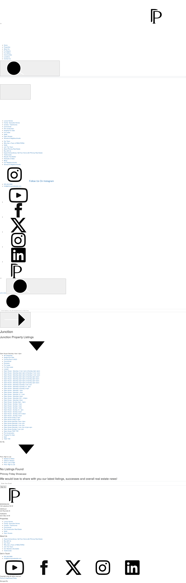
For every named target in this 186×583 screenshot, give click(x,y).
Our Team (7, 141)
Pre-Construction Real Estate (13, 529)
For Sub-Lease (8, 367)
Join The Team (8, 147)
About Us (6, 49)
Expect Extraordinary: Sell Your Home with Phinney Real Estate (23, 153)
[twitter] (73, 574)
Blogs (5, 161)
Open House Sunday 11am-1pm (14, 429)
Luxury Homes (8, 121)
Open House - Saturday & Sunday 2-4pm (16, 388)
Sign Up (3, 487)
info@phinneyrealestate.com (158, 1)
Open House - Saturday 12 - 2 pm (14, 394)
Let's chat (3, 293)
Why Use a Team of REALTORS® (14, 143)
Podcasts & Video (9, 159)
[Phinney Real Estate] (86, 23)
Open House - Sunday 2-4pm (13, 412)
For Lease (7, 132)
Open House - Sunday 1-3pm (13, 404)
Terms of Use (4, 578)
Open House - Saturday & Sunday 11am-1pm (18, 384)
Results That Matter (10, 157)
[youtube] (14, 574)
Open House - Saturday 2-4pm (13, 396)
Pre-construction (9, 129)
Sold (5, 437)
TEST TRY (7, 439)
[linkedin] (132, 574)
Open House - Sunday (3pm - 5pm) (15, 402)
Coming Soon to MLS (10, 359)
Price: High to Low (9, 464)
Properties (7, 47)
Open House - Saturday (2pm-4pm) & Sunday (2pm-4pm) (21, 377)
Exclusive (7, 363)
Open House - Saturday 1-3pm (13, 390)
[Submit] (15, 320)
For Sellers (7, 53)
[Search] (30, 68)
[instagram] (102, 574)
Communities (8, 55)
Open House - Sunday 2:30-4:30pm (15, 414)
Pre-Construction (9, 433)
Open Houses (8, 136)
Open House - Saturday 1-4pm (13, 392)
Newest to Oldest (9, 459)
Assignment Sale (9, 357)
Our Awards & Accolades (11, 549)
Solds (5, 134)
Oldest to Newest (9, 461)
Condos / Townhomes (10, 125)
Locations (7, 57)
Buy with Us (7, 151)
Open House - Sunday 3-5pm (13, 416)
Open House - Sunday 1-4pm (13, 406)
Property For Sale (9, 130)
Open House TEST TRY (11, 431)
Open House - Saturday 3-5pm (13, 400)
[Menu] (1, 23)
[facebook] (44, 574)
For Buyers (7, 51)
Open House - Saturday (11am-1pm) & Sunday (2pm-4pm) (22, 371)
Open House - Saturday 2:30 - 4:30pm (15, 398)
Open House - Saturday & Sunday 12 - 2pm (17, 386)
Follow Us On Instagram (41, 181)
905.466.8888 (145, 1)
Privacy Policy (12, 578)
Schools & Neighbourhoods (12, 138)
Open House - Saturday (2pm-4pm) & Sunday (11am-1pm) (22, 373)
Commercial (7, 127)
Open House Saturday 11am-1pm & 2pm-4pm (18, 427)
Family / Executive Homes (12, 123)
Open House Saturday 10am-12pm (14, 421)
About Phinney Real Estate (12, 149)
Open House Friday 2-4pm (12, 417)
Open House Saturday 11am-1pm (14, 423)
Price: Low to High (9, 462)
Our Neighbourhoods (10, 162)
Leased (6, 369)
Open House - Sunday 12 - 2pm (13, 410)
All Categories (8, 355)
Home (6, 45)
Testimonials (8, 155)
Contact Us (7, 59)
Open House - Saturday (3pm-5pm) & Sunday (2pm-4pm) (21, 379)
